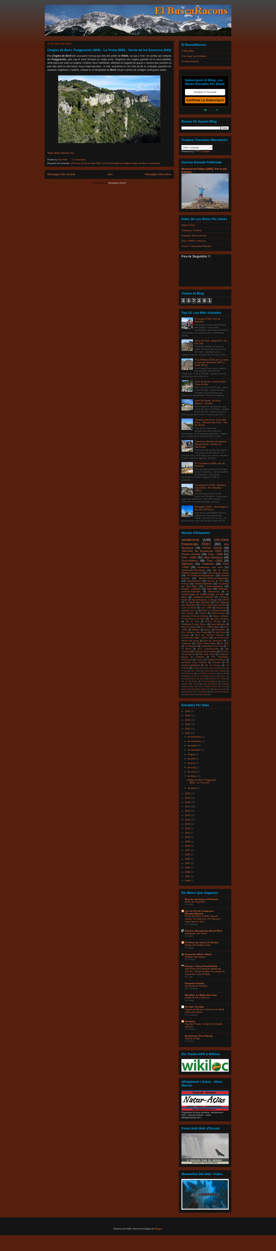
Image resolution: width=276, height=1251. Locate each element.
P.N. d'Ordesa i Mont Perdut (194, 632)
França (185, 583)
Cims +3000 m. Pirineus (193, 241)
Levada (223, 673)
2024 (188, 720)
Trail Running (201, 692)
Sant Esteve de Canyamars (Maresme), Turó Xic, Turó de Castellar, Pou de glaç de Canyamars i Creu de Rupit (205, 972)
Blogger (158, 1228)
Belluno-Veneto (218, 613)
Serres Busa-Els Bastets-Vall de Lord (195, 689)
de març (192, 771)
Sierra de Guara (220, 689)
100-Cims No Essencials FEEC (86, 163)
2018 (188, 802)
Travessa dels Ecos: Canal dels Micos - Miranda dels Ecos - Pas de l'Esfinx (211, 422)
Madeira (195, 630)
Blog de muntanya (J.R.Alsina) (201, 899)
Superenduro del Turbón (196, 933)
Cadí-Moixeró (194, 581)
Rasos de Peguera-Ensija (214, 610)
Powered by (197, 110)
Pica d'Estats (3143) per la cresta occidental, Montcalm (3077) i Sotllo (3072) (211, 362)
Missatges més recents (61, 174)
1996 (188, 880)
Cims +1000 (215, 554)
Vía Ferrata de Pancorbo (196, 986)
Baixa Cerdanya (188, 627)
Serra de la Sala (192, 1038)
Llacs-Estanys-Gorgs (218, 573)
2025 (188, 715)
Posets (199, 660)
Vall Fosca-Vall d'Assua (219, 692)
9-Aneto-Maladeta (214, 586)
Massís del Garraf (197, 679)
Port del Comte (218, 632)
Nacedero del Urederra (195, 957)
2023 (188, 724)
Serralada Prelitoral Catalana (194, 616)
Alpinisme (187, 563)
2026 (188, 711)
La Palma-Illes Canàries (197, 602)
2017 (188, 806)
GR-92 (225, 599)
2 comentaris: (79, 159)
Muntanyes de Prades (217, 679)
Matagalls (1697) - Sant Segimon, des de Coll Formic (212, 508)
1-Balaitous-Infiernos (203, 597)
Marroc (207, 630)
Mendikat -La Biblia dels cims (201, 995)
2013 (188, 824)
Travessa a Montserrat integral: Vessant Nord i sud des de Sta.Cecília (210, 444)
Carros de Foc (215, 581)
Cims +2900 (206, 608)
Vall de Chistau (212, 665)
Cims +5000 (195, 671)
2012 (188, 828)
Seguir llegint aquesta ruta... (61, 153)
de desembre (195, 736)
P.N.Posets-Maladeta (209, 681)
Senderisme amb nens (210, 567)
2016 (188, 811)
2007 (188, 850)
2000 (188, 867)
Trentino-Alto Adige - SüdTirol (195, 638)
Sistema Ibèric (187, 692)
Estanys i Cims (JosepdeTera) (201, 966)
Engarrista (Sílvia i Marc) (198, 954)
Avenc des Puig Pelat (195, 902)
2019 (188, 798)
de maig (192, 767)
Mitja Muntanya (213, 557)
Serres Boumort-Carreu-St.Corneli (212, 686)
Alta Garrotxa (187, 613)
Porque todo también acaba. (198, 945)
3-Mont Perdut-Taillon (206, 643)
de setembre (194, 750)
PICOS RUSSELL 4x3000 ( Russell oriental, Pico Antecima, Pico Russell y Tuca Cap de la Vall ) (203, 919)
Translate (205, 151)
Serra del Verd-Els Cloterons (210, 635)
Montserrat (213, 591)
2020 (188, 793)
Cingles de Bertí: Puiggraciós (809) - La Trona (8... (201, 781)
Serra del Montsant (210, 684)
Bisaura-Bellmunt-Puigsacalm (214, 578)
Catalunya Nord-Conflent (205, 651)
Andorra (202, 613)
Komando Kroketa (194, 983)
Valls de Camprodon (213, 641)
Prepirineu (208, 563)
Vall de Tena (192, 621)
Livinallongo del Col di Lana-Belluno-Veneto (198, 676)
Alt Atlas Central (198, 668)
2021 (188, 733)
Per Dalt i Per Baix (194, 1007)
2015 (188, 815)
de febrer (193, 776)
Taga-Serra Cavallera (219, 619)
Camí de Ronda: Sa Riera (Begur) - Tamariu (208, 402)
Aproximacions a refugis (204, 599)
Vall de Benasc (189, 694)
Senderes (190, 1021)
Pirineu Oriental (190, 554)
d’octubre (193, 745)
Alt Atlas (224, 643)
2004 (188, 854)
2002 (188, 859)
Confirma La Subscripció (205, 100)
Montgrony (220, 630)
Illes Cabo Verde (207, 654)
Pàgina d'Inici (188, 225)
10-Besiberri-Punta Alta (212, 646)
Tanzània (216, 662)
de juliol (192, 758)
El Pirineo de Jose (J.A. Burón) (201, 942)
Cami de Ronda (188, 608)
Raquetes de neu (189, 610)
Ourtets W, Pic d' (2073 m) (197, 997)
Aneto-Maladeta (218, 624)
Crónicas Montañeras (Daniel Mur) (203, 931)
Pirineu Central (212, 547)
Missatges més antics (158, 174)
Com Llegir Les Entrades (194, 56)
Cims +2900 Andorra (210, 627)
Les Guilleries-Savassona (207, 673)
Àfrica (184, 597)
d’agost (192, 754)
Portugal (185, 635)
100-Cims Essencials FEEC (205, 542)
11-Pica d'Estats (213, 621)
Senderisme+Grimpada (193, 570)
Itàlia (209, 589)
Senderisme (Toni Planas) (199, 1036)
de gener (192, 788)
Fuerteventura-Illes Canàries (214, 671)
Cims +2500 (214, 560)
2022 (188, 728)
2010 (188, 837)
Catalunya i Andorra (191, 230)
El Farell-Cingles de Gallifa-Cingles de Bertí (125, 163)
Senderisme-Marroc (216, 660)
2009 (188, 841)
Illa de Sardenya (187, 673)
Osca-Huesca (189, 560)
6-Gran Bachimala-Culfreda (213, 605)
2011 (187, 832)
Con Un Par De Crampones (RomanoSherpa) (199, 912)
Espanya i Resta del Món (194, 235)
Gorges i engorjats (191, 589)
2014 (188, 819)
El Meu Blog (187, 51)
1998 (188, 872)
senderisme (154, 163)
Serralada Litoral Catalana (194, 662)
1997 (188, 876)
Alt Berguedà (191, 646)
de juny (192, 763)
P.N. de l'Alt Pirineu (189, 681)
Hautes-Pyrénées (203, 583)
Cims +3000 (188, 557)
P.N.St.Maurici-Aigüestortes (201, 575)
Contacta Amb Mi (190, 61)
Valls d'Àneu (203, 694)
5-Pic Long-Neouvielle (208, 649)
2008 (188, 846)
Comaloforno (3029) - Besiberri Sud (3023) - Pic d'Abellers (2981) (210, 488)
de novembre (195, 741)
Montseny (220, 608)
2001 (188, 863)
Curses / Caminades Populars (196, 246)
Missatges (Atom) (117, 183)
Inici (110, 174)
